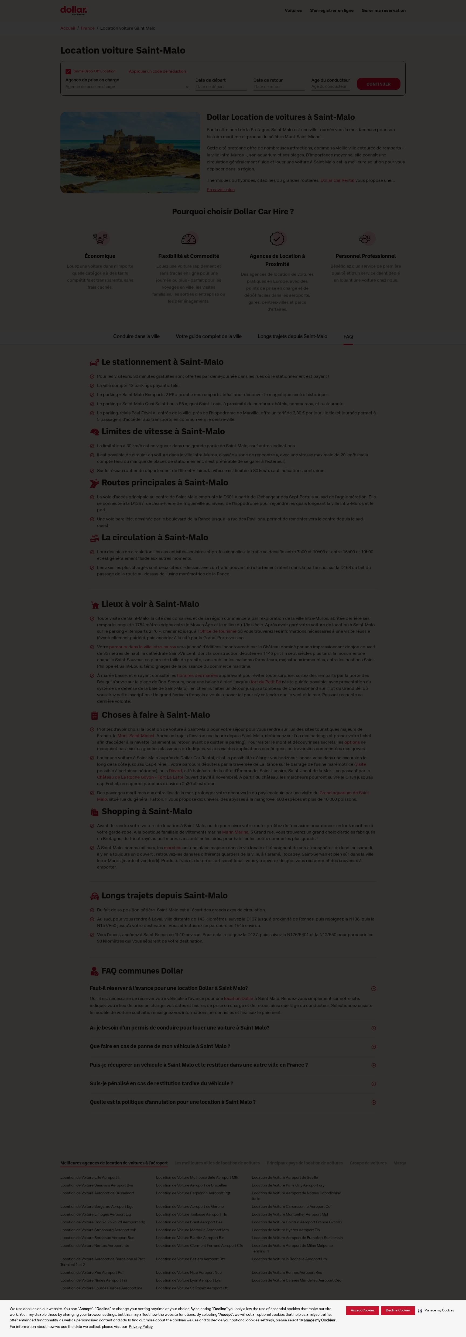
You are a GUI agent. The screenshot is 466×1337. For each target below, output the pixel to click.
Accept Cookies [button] (363, 1310)
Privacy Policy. (141, 1327)
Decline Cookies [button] (398, 1310)
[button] (436, 1310)
